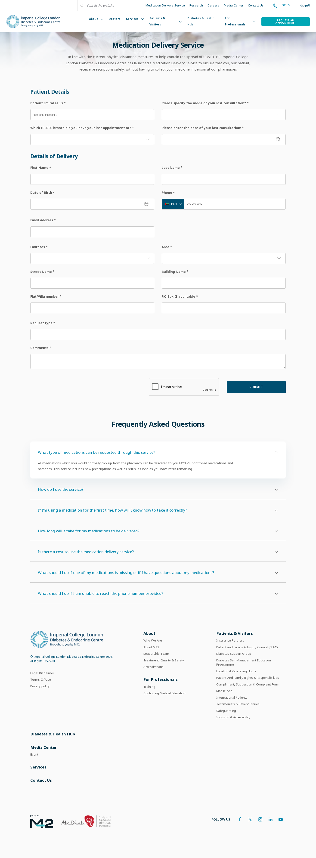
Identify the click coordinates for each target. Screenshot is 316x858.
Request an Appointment (286, 21)
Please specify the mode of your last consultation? (205, 103)
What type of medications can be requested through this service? (96, 452)
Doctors (115, 19)
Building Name (175, 272)
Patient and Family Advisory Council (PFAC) (247, 647)
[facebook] (240, 819)
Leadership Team (156, 653)
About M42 (151, 647)
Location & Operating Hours (236, 671)
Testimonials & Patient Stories (238, 704)
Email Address (43, 220)
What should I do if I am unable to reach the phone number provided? (100, 593)
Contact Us (255, 5)
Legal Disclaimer (42, 673)
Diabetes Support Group (233, 653)
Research (196, 5)
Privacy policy (40, 686)
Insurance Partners (230, 640)
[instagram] (260, 819)
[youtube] (281, 819)
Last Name (172, 168)
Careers (213, 5)
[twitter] (250, 819)
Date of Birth (42, 193)
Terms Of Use (40, 679)
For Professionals (235, 21)
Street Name (42, 272)
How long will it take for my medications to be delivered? (88, 531)
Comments (40, 348)
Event (34, 754)
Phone (168, 193)
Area (167, 247)
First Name (40, 168)
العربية (305, 5)
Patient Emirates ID (47, 103)
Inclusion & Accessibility (233, 717)
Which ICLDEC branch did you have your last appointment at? (82, 128)
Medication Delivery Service (165, 5)
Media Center (233, 5)
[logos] (38, 821)
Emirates (38, 247)
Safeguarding (226, 711)
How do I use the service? (61, 489)
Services (132, 19)
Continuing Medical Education (164, 693)
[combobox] (173, 204)
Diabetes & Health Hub (200, 21)
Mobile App (224, 691)
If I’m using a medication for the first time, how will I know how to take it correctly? (112, 510)
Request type (42, 323)
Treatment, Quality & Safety (163, 660)
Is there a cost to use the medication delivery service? (86, 551)
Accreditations (153, 667)
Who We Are (152, 640)
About (93, 19)
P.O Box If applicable (180, 296)
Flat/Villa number (45, 296)
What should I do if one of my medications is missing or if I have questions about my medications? (126, 572)
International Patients (231, 697)
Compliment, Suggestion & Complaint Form (247, 684)
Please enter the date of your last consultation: (203, 128)
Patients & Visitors (157, 21)
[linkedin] (270, 819)
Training (149, 687)
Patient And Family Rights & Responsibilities (247, 678)
